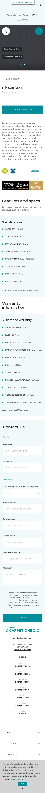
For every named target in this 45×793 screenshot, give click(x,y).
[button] (31, 5)
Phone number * (10, 502)
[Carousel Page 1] (21, 65)
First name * (8, 444)
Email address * (9, 519)
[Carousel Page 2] (24, 64)
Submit (22, 618)
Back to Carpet (12, 79)
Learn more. (17, 779)
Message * (7, 568)
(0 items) (41, 5)
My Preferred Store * (12, 552)
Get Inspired (12, 744)
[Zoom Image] (6, 31)
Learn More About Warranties (15, 410)
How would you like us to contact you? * (20, 487)
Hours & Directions (22, 650)
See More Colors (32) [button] (13, 57)
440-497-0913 (22, 20)
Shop (8, 732)
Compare (35, 171)
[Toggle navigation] (3, 5)
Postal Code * (9, 536)
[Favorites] (36, 5)
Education (11, 755)
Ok (22, 784)
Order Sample (20, 109)
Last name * (8, 461)
